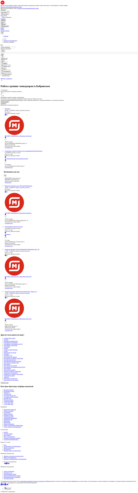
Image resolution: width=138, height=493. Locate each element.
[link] (3, 24)
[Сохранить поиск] (2, 55)
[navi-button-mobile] (2, 33)
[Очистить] (3, 51)
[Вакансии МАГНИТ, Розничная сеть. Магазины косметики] (70, 202)
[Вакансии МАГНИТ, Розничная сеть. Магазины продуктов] (70, 125)
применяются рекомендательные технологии (32, 481)
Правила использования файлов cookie (28, 8)
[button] (2, 28)
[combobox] (8, 47)
